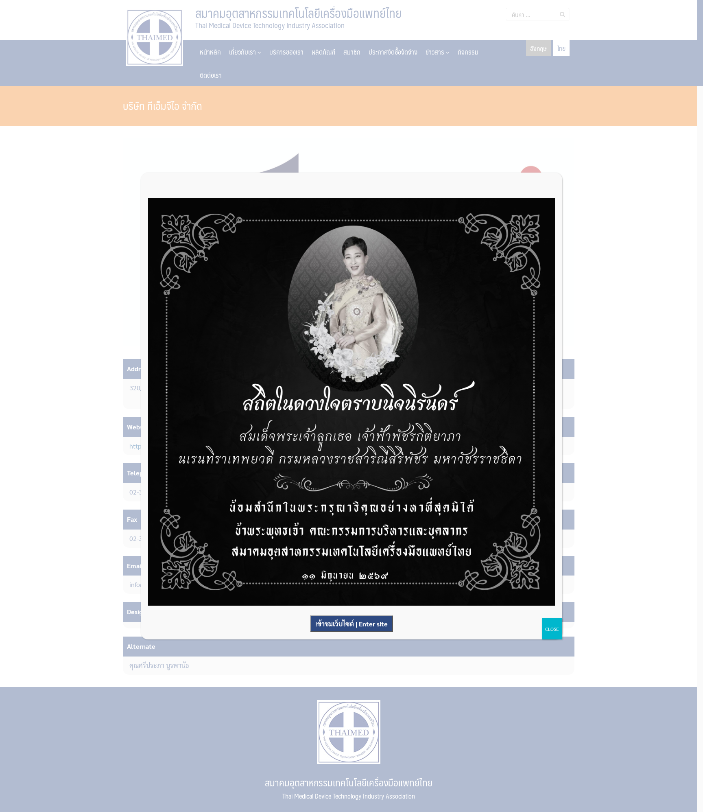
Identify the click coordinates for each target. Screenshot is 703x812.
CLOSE (552, 629)
